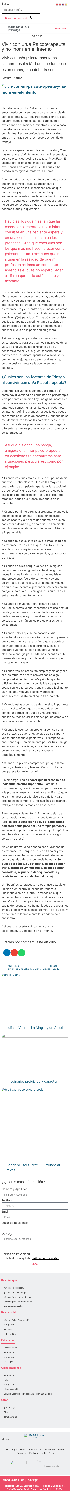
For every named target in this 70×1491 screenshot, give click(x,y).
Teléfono (7, 1200)
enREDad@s (10, 1334)
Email (5, 1211)
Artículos (8, 1329)
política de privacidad (45, 1258)
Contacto (21, 1453)
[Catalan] (57, 4)
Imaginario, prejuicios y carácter (32, 1081)
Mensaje (7, 1234)
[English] (60, 4)
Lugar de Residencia (15, 1222)
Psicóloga (18, 28)
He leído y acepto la (32, 1258)
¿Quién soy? (9, 1408)
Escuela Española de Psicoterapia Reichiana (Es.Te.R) (28, 1394)
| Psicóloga (20, 1480)
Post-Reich (9, 1352)
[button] (3, 28)
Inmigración (9, 1325)
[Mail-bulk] (18, 1424)
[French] (63, 4)
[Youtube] (12, 1424)
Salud (6, 1380)
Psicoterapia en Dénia (14, 1306)
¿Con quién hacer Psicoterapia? (18, 1297)
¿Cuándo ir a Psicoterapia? (16, 1292)
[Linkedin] (6, 1424)
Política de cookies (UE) (41, 1453)
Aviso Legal (11, 1449)
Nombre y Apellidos (14, 1189)
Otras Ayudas (10, 1361)
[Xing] (24, 1424)
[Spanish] (66, 4)
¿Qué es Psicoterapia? (14, 1288)
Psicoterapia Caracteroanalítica (18, 1302)
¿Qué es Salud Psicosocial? (16, 1320)
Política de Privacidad (16, 1254)
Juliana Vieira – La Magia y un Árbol (35, 1028)
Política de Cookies (55, 1449)
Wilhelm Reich (10, 1348)
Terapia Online (10, 1417)
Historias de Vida (11, 1389)
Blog (6, 1412)
